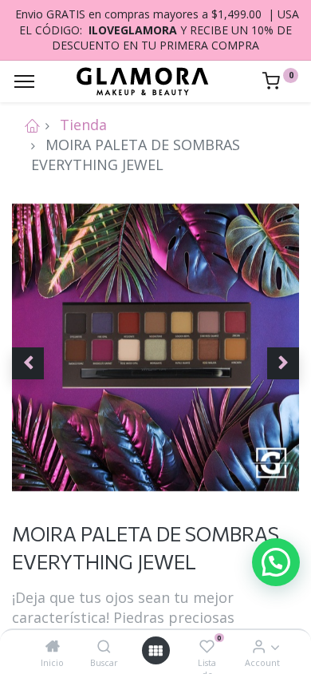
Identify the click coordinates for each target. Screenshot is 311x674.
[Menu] (24, 81)
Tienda (83, 124)
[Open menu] (155, 650)
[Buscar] (104, 646)
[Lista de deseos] (207, 646)
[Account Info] (258, 646)
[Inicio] (52, 646)
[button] (28, 363)
